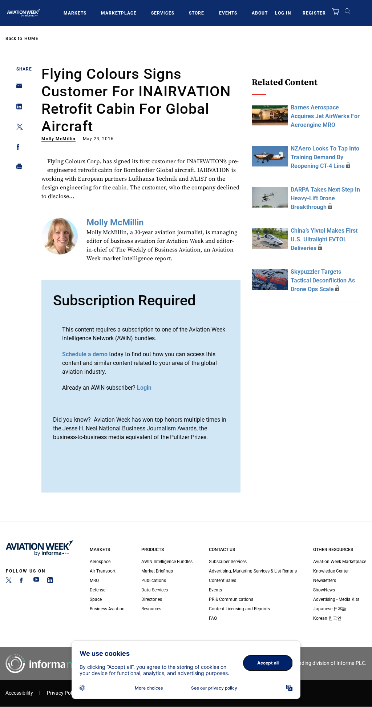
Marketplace (119, 13)
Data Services (154, 589)
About (260, 13)
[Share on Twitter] (17, 128)
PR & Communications (231, 599)
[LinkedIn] (50, 581)
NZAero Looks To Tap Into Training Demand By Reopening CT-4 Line (325, 157)
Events (228, 13)
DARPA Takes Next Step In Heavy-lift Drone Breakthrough (325, 198)
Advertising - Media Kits (336, 599)
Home (31, 38)
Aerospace (100, 561)
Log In (283, 13)
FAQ (213, 618)
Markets (75, 13)
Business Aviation (107, 608)
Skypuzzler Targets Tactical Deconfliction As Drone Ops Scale (323, 280)
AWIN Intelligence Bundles (167, 561)
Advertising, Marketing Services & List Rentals (253, 571)
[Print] (17, 168)
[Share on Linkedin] (17, 108)
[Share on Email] (17, 88)
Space (96, 599)
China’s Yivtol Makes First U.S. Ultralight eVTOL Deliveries (324, 239)
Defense (97, 589)
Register (314, 13)
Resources (151, 608)
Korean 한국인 (327, 618)
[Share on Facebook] (17, 148)
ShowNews (324, 589)
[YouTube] (36, 581)
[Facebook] (22, 581)
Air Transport (103, 571)
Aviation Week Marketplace (339, 561)
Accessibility (19, 693)
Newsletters (324, 580)
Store (196, 13)
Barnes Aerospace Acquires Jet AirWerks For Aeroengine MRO (325, 116)
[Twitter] (9, 581)
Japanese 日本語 (330, 608)
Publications (153, 580)
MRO (94, 580)
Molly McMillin (58, 138)
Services (162, 13)
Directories (151, 599)
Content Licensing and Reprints (239, 608)
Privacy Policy (62, 693)
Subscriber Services (228, 561)
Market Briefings (157, 571)
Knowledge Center (331, 571)
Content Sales (222, 580)
